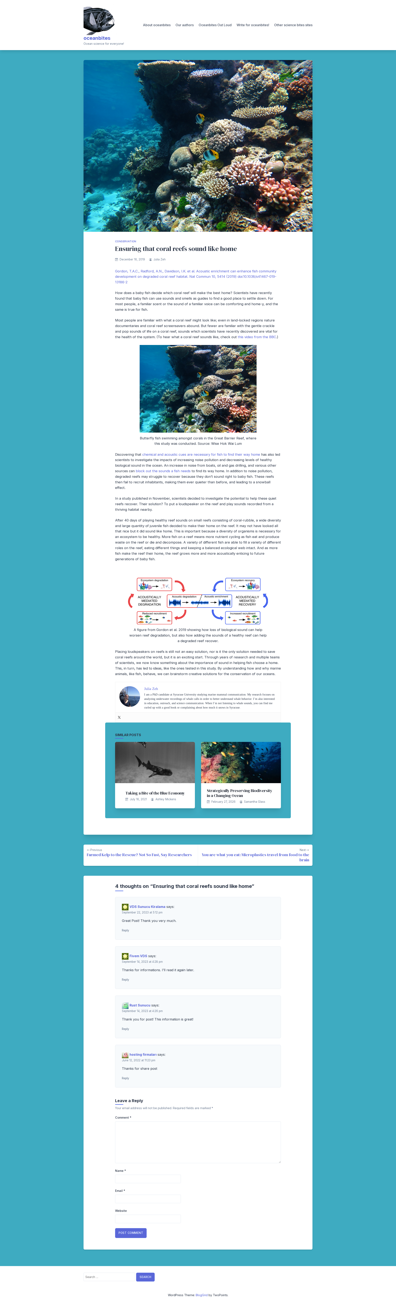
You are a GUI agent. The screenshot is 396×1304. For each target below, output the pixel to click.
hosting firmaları (143, 1054)
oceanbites (97, 38)
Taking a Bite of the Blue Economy (155, 793)
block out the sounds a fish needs (163, 471)
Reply (125, 930)
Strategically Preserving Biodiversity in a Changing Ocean (239, 793)
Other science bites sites (293, 25)
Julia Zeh (159, 259)
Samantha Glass (254, 801)
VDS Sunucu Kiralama (147, 907)
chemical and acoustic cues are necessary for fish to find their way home (201, 454)
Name (120, 1170)
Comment (123, 1117)
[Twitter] (119, 717)
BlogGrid (202, 1295)
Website (121, 1210)
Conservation (125, 241)
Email (120, 1190)
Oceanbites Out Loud (215, 25)
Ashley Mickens (166, 799)
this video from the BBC (257, 337)
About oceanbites (157, 25)
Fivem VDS (138, 956)
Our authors (185, 25)
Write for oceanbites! (253, 25)
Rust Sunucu (140, 1005)
